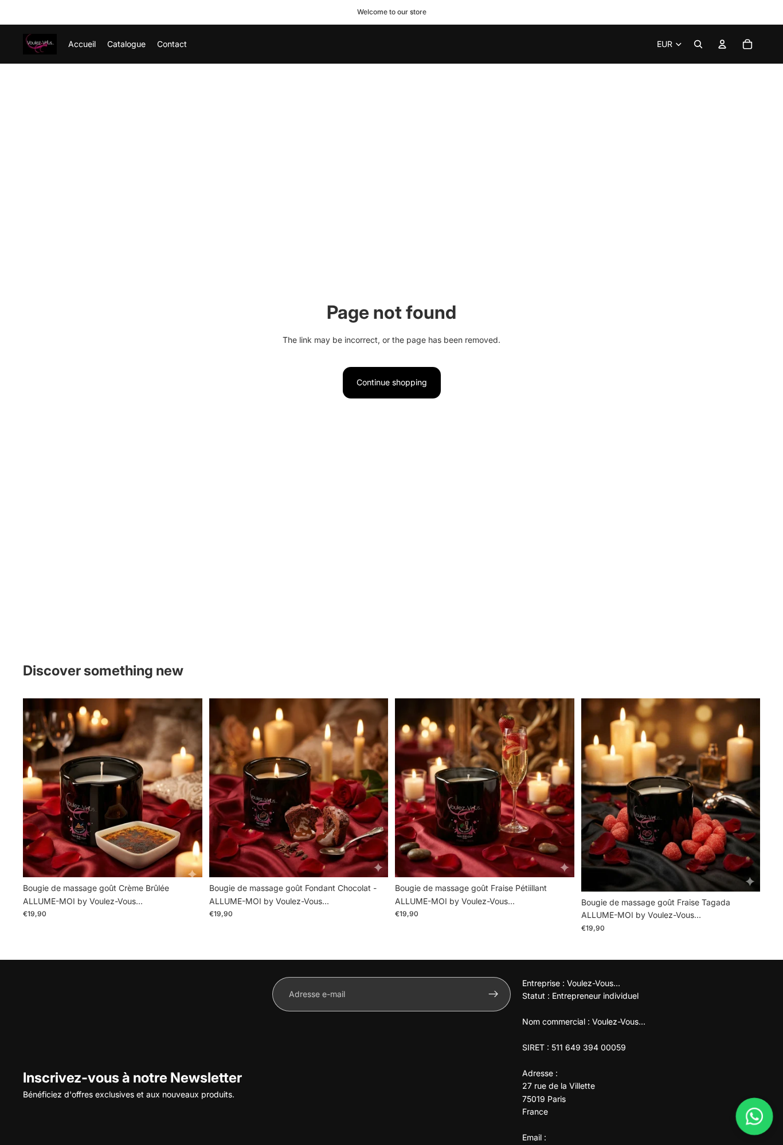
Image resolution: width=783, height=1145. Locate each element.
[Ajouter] (184, 860)
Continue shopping (392, 382)
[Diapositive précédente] (40, 787)
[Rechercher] (698, 44)
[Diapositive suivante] (185, 787)
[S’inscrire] (493, 994)
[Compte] (722, 44)
